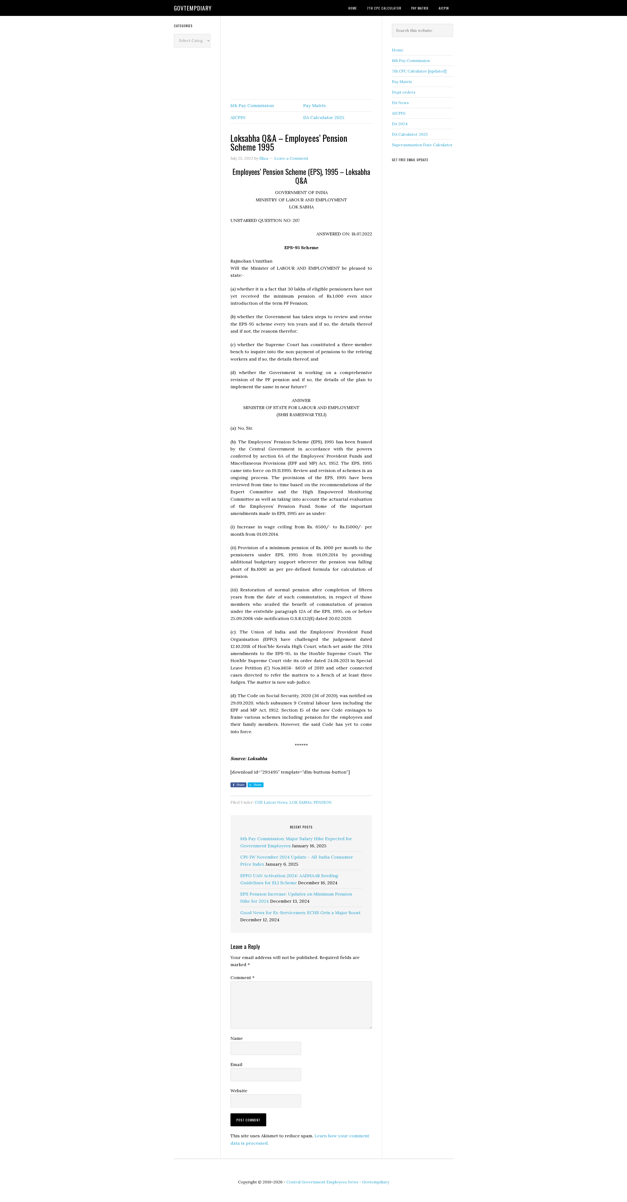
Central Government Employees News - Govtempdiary (337, 1181)
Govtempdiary (193, 7)
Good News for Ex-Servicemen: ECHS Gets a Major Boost (300, 912)
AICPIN (237, 117)
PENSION (323, 802)
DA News (400, 102)
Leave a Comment (291, 158)
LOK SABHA (300, 802)
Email (236, 1064)
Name (236, 1038)
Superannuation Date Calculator (422, 144)
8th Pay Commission (252, 105)
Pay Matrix (314, 105)
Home (397, 50)
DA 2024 (400, 123)
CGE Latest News (271, 802)
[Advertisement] (301, 58)
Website (238, 1090)
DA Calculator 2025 (323, 117)
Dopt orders (403, 92)
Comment (242, 977)
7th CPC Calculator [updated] (419, 71)
